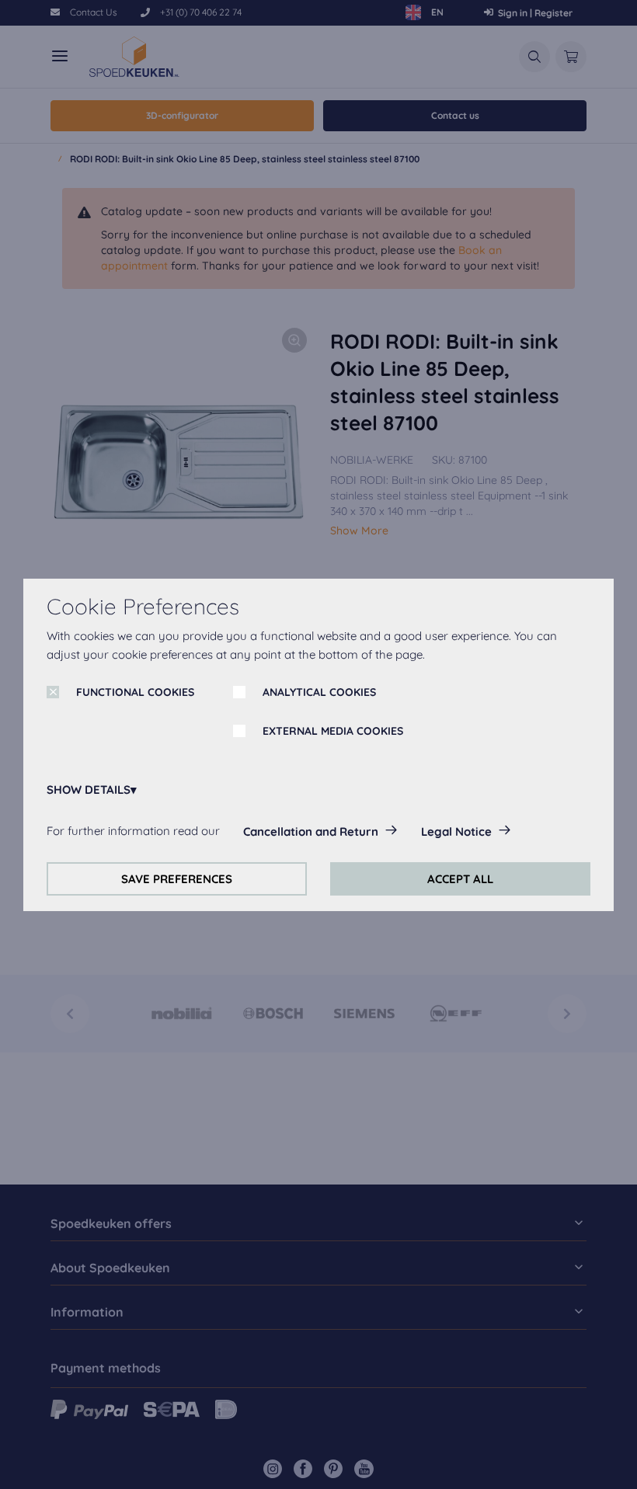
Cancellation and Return (310, 831)
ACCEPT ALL (460, 878)
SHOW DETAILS (89, 789)
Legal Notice (456, 831)
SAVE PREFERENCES (176, 878)
